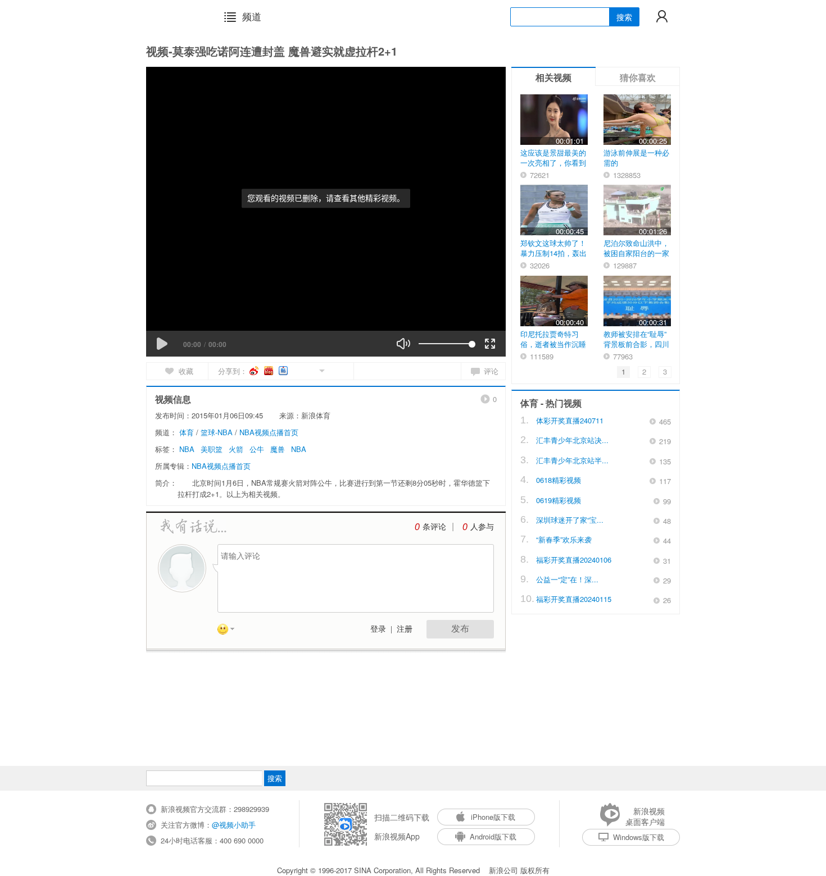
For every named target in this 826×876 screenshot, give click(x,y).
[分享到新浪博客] (269, 370)
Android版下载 (493, 836)
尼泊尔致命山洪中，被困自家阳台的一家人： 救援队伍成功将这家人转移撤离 (636, 258)
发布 (460, 628)
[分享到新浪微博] (254, 370)
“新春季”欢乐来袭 (564, 539)
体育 (186, 432)
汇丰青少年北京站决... (572, 440)
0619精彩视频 (558, 500)
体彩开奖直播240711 (569, 420)
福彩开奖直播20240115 (573, 599)
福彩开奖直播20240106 (573, 559)
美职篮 (212, 449)
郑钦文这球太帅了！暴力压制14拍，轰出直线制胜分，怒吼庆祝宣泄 (553, 258)
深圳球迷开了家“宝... (569, 519)
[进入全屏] (490, 344)
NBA (186, 449)
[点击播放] (162, 344)
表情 (229, 631)
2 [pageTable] (644, 371)
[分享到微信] (308, 369)
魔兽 (277, 449)
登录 (378, 629)
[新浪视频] (175, 16)
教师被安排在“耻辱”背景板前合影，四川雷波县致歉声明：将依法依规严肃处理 (636, 348)
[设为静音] (403, 344)
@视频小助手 (234, 824)
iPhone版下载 (493, 816)
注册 (404, 629)
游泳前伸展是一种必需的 (636, 157)
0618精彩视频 (558, 479)
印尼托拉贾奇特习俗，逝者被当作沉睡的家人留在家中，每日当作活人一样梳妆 (553, 348)
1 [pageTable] (623, 371)
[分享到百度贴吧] (284, 370)
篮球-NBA (217, 432)
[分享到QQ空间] (296, 369)
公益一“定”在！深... (567, 579)
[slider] (445, 343)
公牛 (256, 449)
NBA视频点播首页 (268, 432)
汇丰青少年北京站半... (572, 460)
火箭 (236, 449)
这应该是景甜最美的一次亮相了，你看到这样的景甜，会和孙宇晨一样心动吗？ (553, 167)
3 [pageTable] (665, 371)
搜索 (624, 16)
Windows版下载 (638, 837)
